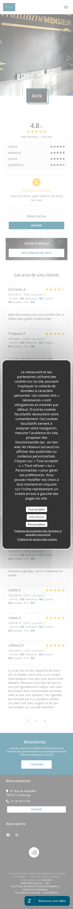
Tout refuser (36, 517)
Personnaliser (36, 524)
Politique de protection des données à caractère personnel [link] (37, 532)
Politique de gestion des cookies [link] (37, 539)
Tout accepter (36, 509)
